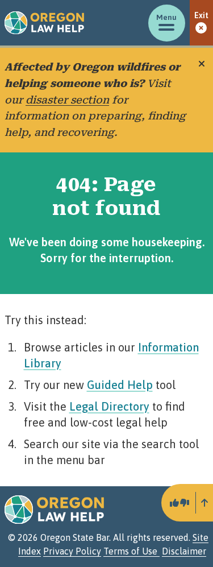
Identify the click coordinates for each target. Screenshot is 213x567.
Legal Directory (109, 406)
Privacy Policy (72, 551)
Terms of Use (131, 551)
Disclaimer (184, 551)
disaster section (67, 100)
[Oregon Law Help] (44, 22)
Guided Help (120, 384)
